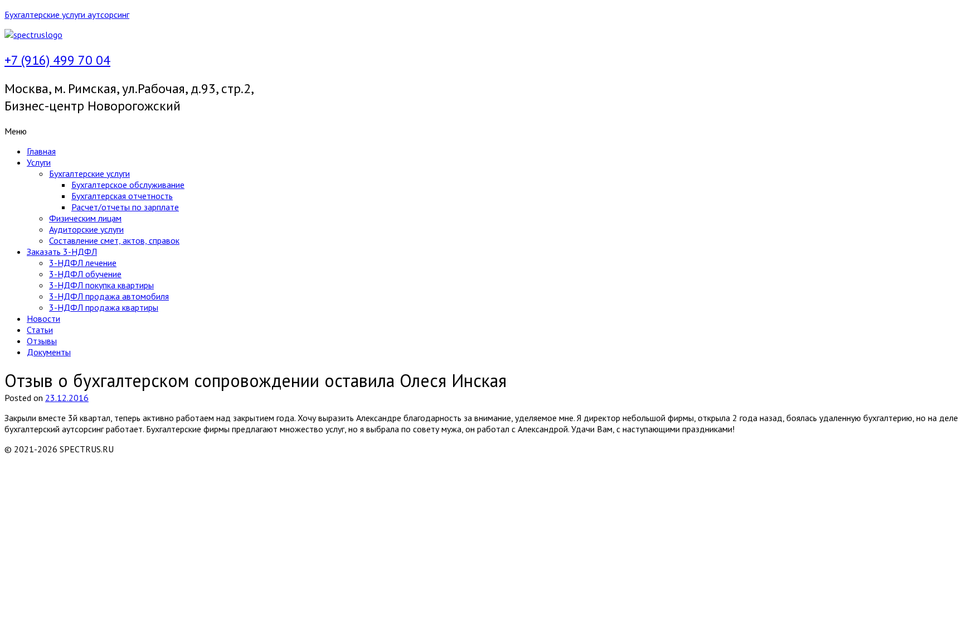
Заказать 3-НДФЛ (62, 251)
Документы (49, 352)
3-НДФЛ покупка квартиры (101, 285)
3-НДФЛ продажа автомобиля (109, 296)
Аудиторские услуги (86, 229)
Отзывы (42, 340)
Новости (43, 318)
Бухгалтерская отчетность (122, 195)
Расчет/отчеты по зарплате (125, 207)
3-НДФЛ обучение (85, 273)
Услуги (39, 162)
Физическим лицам (85, 218)
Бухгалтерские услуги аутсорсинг (66, 14)
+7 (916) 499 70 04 (57, 60)
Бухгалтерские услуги (89, 173)
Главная (41, 151)
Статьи (40, 329)
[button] (322, 131)
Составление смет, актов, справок (114, 240)
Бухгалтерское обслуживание (127, 184)
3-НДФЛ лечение (82, 262)
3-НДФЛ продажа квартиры (103, 307)
